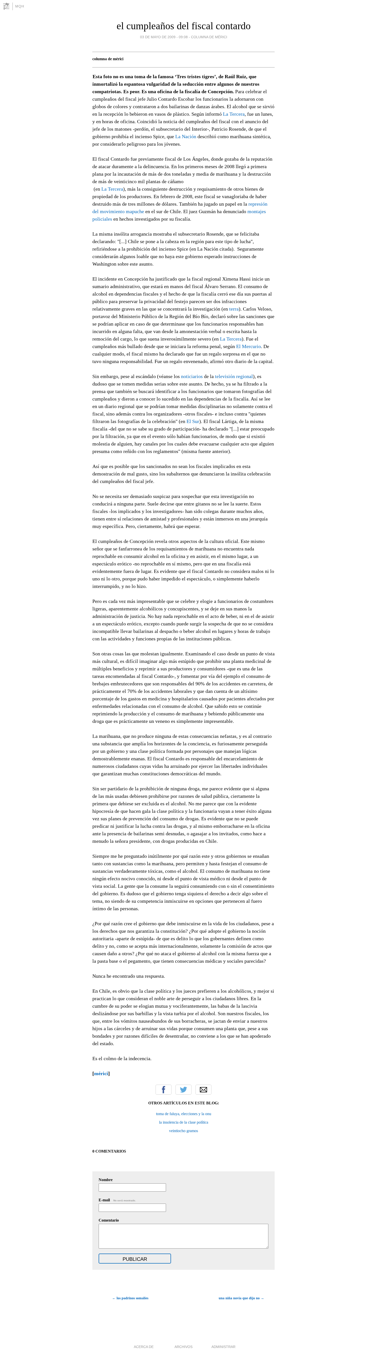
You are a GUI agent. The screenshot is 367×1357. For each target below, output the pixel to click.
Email (203, 1090)
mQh (19, 6)
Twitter (183, 1090)
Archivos (183, 1347)
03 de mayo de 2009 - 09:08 (164, 37)
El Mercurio (248, 346)
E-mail (117, 1200)
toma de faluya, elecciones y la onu (183, 1114)
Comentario (109, 1220)
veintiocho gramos (183, 1131)
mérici (101, 1073)
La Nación (185, 136)
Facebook (164, 1090)
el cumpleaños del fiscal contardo (184, 25)
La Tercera (234, 114)
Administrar (223, 1347)
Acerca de (144, 1347)
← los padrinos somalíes (130, 1298)
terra (234, 309)
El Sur (192, 421)
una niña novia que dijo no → (241, 1298)
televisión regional (234, 376)
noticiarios (192, 376)
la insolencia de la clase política (183, 1122)
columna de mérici (209, 37)
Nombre (106, 1180)
